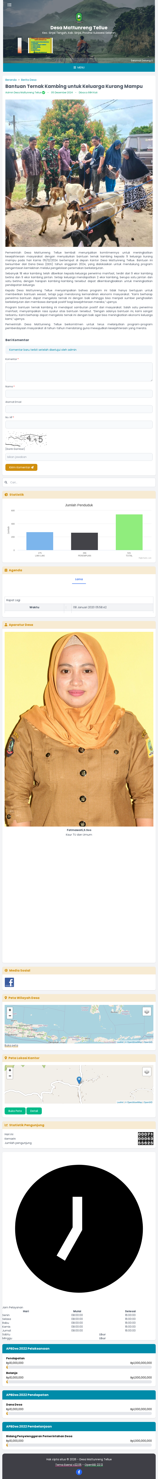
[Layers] (147, 1011)
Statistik (16, 494)
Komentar (12, 359)
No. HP (9, 417)
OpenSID (148, 1041)
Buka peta (11, 1045)
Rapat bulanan (16, 612)
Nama (10, 386)
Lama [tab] (79, 579)
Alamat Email (13, 402)
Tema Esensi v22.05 (68, 1465)
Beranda (11, 80)
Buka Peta (15, 1111)
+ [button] (10, 1010)
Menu (81, 67)
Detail (34, 1111)
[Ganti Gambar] (15, 449)
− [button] (10, 1015)
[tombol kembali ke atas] (150, 1471)
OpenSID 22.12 (94, 1465)
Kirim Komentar (20, 467)
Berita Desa (28, 80)
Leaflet (120, 1041)
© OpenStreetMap (133, 1041)
